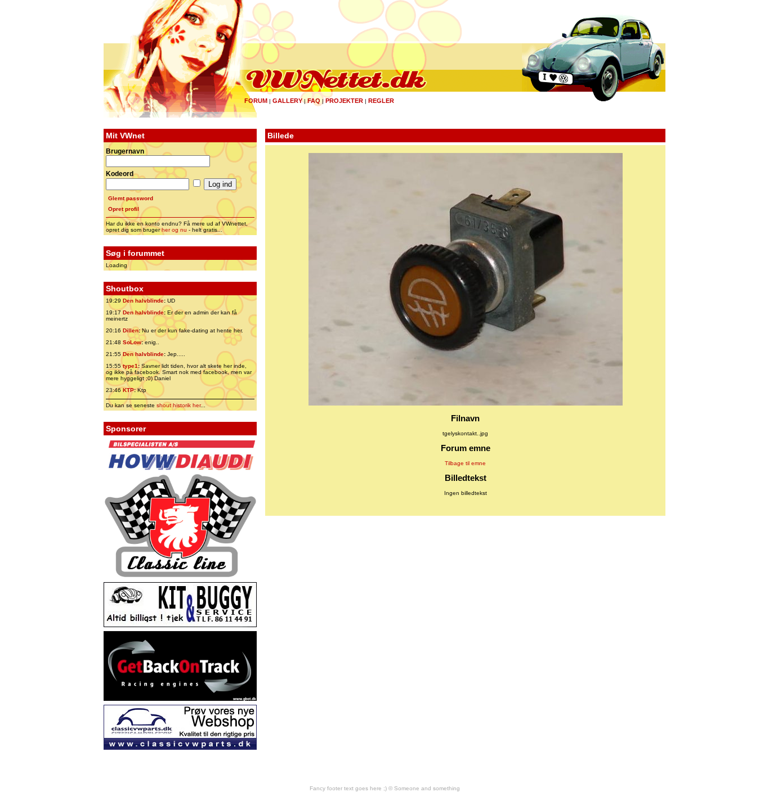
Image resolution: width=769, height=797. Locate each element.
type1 (130, 366)
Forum (255, 100)
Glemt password (130, 198)
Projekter (344, 100)
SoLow (132, 342)
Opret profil (123, 209)
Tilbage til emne (465, 463)
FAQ (313, 100)
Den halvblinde (143, 301)
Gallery (287, 100)
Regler (381, 100)
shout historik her (178, 405)
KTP (128, 390)
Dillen (130, 330)
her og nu (174, 230)
